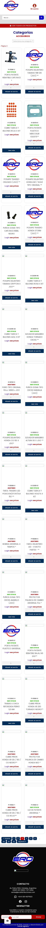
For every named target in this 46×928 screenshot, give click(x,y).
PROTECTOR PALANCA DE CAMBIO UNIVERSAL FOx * (34, 600)
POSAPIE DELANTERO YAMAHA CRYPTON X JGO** (12, 284)
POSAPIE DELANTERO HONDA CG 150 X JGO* (11, 440)
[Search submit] (41, 18)
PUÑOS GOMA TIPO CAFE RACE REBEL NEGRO (11, 231)
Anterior (7, 838)
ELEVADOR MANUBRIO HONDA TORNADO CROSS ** (34, 337)
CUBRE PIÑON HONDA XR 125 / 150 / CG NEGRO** (11, 760)
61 (9, 841)
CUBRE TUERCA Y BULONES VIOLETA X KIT (34, 494)
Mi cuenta (34, 9)
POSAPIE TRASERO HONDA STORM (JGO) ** (34, 230)
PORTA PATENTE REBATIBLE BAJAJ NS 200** (34, 653)
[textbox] (23, 41)
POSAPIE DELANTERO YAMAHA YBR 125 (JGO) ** (34, 73)
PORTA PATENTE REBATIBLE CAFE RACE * (11, 78)
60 (4, 841)
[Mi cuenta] (34, 5)
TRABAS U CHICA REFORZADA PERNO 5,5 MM (11, 706)
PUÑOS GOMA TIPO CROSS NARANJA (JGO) (34, 390)
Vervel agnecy (23, 926)
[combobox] (23, 41)
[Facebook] (20, 901)
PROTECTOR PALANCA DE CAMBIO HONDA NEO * (34, 760)
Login (7, 84)
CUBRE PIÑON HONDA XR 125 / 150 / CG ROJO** (11, 813)
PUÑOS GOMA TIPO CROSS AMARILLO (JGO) (11, 600)
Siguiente (21, 841)
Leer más (11, 150)
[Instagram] (25, 901)
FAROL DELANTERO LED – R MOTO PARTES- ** (34, 547)
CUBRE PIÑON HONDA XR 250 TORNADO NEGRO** (34, 706)
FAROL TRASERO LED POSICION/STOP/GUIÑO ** (11, 494)
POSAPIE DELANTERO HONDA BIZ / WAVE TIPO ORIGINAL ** (34, 182)
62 (14, 841)
